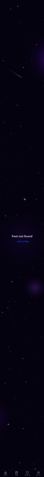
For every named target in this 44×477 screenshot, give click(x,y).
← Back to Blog (22, 241)
